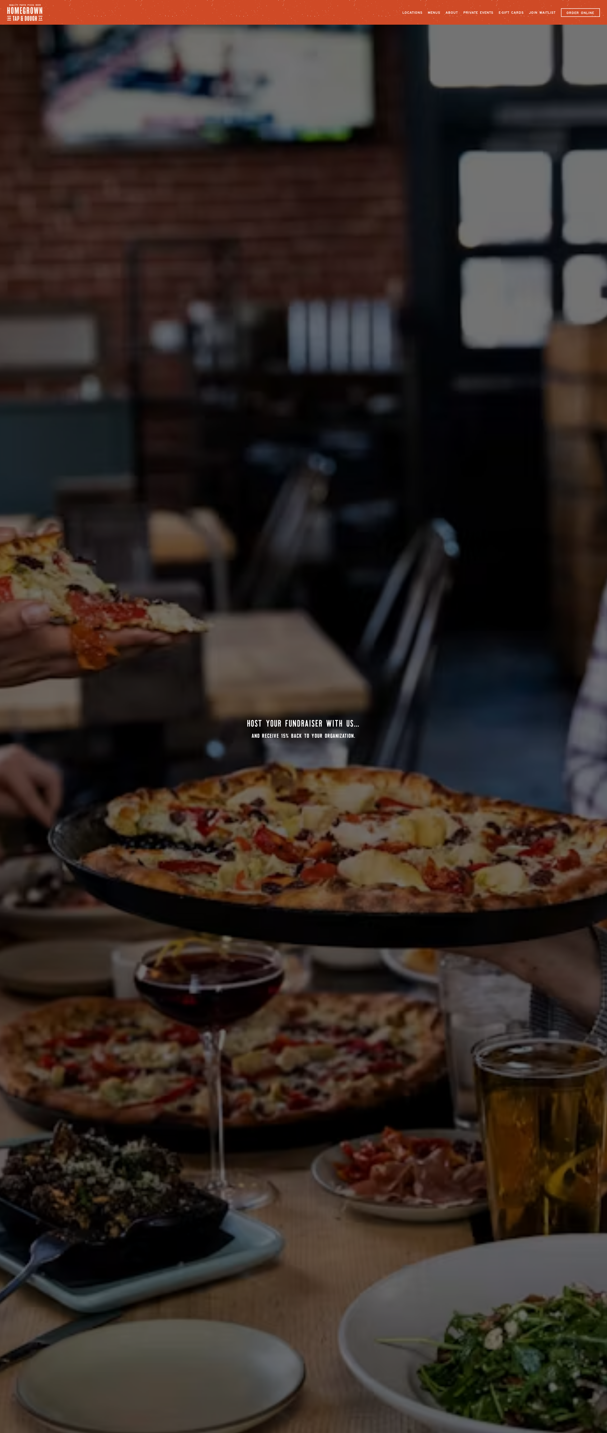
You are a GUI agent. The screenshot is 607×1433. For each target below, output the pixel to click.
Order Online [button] (580, 13)
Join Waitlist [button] (542, 12)
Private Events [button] (478, 12)
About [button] (452, 12)
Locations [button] (412, 12)
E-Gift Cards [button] (511, 12)
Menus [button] (434, 12)
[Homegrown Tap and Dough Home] (27, 12)
